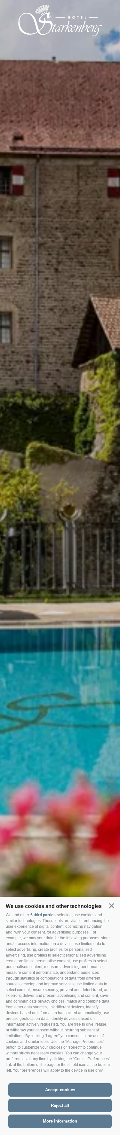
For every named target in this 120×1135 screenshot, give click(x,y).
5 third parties (43, 915)
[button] (111, 906)
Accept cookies (60, 1089)
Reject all (60, 1105)
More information (60, 1121)
